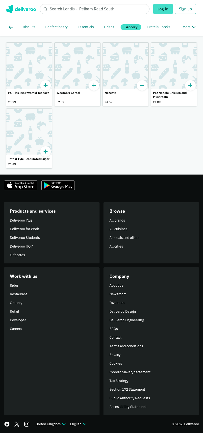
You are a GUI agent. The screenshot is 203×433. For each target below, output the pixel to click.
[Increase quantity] (45, 85)
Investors (117, 303)
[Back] (12, 27)
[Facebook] (7, 424)
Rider (14, 285)
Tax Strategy (118, 381)
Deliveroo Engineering (126, 320)
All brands (117, 220)
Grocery (16, 303)
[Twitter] (17, 424)
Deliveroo (21, 9)
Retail (14, 311)
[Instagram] (27, 424)
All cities (116, 246)
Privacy (115, 355)
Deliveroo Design (122, 311)
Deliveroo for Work (24, 229)
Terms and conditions (126, 346)
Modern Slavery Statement (130, 372)
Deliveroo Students (25, 237)
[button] (29, 74)
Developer (18, 320)
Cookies (115, 363)
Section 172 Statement (127, 389)
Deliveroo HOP (21, 246)
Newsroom (118, 294)
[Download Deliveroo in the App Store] (20, 185)
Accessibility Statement (128, 407)
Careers (16, 329)
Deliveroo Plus (21, 220)
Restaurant (18, 294)
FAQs (113, 329)
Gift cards (17, 255)
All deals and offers (124, 237)
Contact (115, 337)
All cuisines (118, 229)
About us (116, 285)
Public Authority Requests (129, 398)
